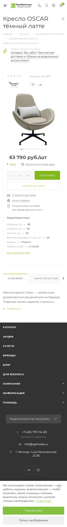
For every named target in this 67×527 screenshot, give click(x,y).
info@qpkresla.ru (36, 444)
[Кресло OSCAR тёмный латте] (33, 119)
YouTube (38, 470)
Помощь (10, 402)
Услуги (8, 345)
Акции (8, 336)
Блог (7, 364)
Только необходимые (33, 520)
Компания (11, 383)
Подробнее (44, 501)
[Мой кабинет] (53, 6)
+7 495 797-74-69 (34, 432)
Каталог (10, 327)
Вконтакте (29, 470)
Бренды (9, 355)
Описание (15, 278)
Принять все (33, 510)
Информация (14, 393)
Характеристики (46, 278)
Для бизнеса (13, 374)
